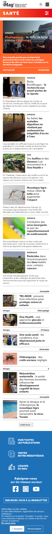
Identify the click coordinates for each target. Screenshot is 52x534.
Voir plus (25, 425)
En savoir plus (8, 523)
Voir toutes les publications (29, 441)
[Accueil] (15, 4)
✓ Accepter (17, 529)
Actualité (9, 70)
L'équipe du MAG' (23, 467)
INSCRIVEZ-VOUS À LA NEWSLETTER (26, 500)
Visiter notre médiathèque (31, 454)
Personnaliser (34, 529)
